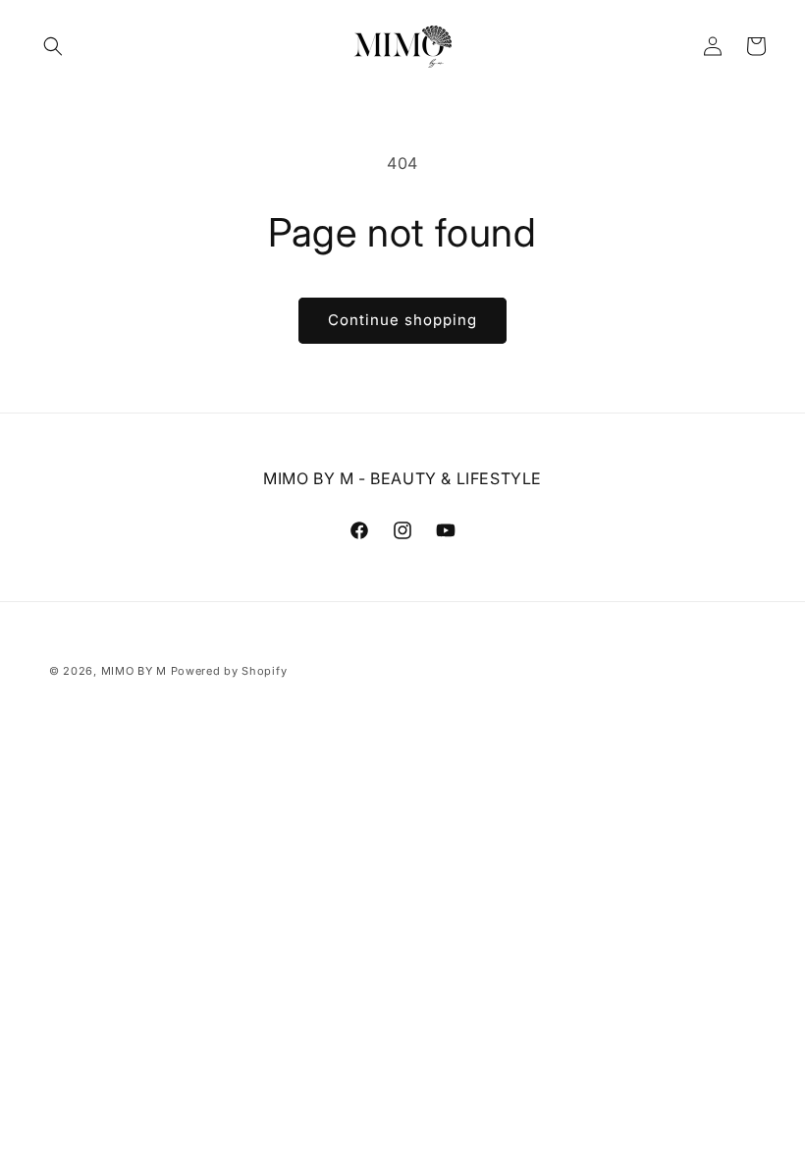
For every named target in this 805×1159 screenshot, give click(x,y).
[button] (53, 46)
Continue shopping (402, 319)
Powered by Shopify (229, 671)
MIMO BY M (134, 671)
